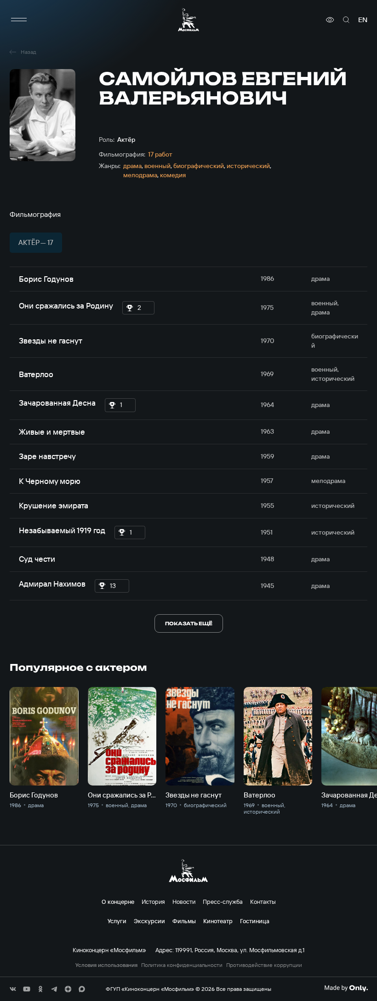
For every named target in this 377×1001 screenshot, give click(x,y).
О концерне (118, 901)
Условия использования (106, 965)
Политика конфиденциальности (182, 965)
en (362, 20)
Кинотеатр (218, 921)
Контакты (263, 901)
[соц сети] (13, 989)
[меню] (19, 20)
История (153, 901)
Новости (183, 901)
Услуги (117, 921)
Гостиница (254, 921)
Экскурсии (149, 921)
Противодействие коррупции (264, 965)
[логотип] (188, 20)
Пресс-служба (223, 901)
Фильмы (184, 921)
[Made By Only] (346, 988)
